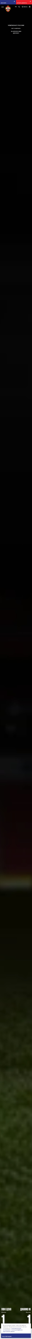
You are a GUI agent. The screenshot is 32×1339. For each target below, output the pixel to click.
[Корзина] (30, 7)
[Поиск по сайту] (19, 7)
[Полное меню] (2, 7)
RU (16, 6)
